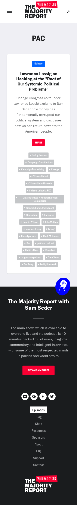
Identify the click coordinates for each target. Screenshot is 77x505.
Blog (39, 416)
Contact (38, 464)
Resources (38, 430)
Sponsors (38, 437)
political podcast (45, 243)
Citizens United (40, 176)
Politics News (31, 250)
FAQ (38, 451)
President (50, 250)
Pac (28, 243)
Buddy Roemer (39, 155)
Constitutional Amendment (40, 208)
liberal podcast (28, 236)
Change (55, 169)
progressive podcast (31, 257)
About (39, 444)
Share (38, 142)
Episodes (38, 410)
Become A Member (38, 370)
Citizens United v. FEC (40, 190)
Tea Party (28, 264)
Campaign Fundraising (32, 169)
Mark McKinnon (51, 236)
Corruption (31, 215)
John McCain (51, 222)
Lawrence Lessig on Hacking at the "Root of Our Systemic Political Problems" (38, 81)
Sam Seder (53, 257)
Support (38, 458)
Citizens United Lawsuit (40, 183)
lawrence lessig (33, 229)
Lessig (51, 229)
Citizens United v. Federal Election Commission (40, 199)
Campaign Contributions (40, 162)
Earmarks (49, 215)
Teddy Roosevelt (48, 264)
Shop (38, 423)
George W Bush (30, 222)
